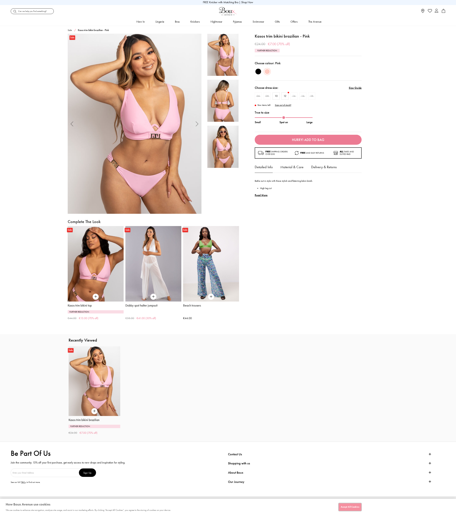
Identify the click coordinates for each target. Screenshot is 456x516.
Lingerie (160, 21)
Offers (294, 21)
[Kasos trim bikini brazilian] (134, 124)
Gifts (277, 21)
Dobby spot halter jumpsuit (141, 305)
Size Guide (355, 88)
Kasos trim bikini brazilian (84, 419)
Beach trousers (192, 305)
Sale (70, 30)
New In (140, 21)
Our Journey (236, 482)
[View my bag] (443, 12)
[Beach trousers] (211, 264)
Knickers (195, 21)
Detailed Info (264, 167)
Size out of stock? (283, 105)
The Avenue (315, 21)
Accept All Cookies (350, 506)
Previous (72, 123)
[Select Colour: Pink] (267, 71)
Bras (177, 21)
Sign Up (87, 472)
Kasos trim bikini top (80, 305)
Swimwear (258, 21)
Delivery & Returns (324, 167)
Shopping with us (239, 463)
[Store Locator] (422, 12)
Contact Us (235, 454)
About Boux (235, 473)
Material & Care (292, 167)
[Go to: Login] (436, 11)
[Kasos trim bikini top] (96, 264)
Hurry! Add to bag (308, 140)
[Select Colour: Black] (258, 71)
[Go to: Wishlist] (429, 11)
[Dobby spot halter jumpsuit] (153, 264)
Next (197, 123)
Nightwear (216, 21)
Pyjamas (237, 21)
